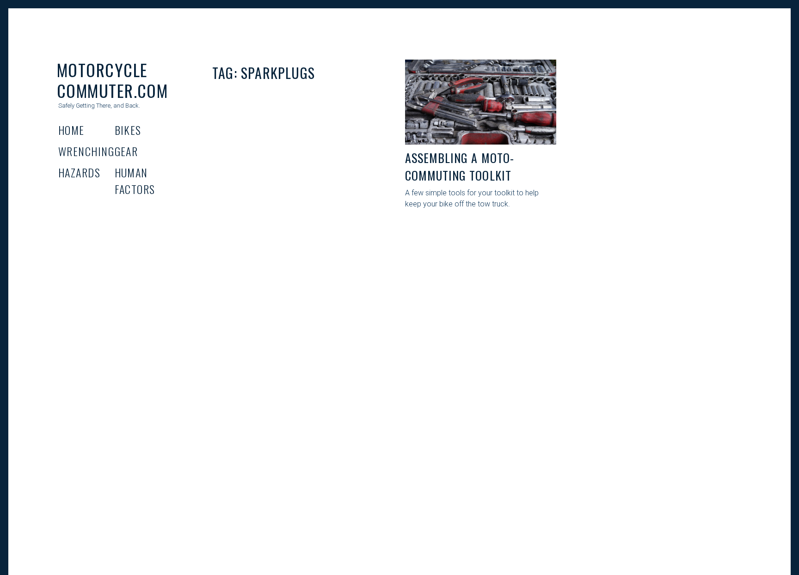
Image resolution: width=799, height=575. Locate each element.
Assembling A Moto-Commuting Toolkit (459, 166)
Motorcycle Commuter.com (112, 80)
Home (71, 129)
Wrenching (86, 151)
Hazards (79, 172)
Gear (126, 151)
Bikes (128, 129)
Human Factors (135, 180)
